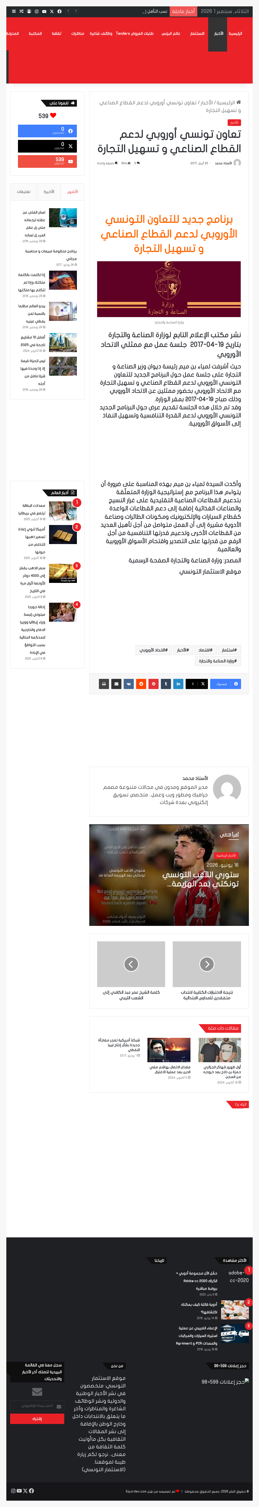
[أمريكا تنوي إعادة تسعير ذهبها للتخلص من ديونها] (63, 534)
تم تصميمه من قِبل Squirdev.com (150, 1491)
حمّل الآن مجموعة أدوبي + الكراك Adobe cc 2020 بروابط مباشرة (196, 1280)
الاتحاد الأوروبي (152, 650)
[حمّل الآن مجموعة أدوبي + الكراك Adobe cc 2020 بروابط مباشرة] (235, 1278)
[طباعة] (104, 684)
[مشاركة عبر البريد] (116, 684)
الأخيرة (49, 192)
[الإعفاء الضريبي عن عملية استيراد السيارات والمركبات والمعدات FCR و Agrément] (235, 1333)
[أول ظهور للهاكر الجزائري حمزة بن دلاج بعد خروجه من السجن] (219, 1050)
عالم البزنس (171, 33)
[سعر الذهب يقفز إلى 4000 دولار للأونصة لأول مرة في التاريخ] (63, 573)
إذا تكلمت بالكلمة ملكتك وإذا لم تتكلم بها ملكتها (31, 282)
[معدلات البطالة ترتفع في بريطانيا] (63, 510)
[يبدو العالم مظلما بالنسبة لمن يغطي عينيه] (63, 311)
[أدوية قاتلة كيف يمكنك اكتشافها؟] (235, 1309)
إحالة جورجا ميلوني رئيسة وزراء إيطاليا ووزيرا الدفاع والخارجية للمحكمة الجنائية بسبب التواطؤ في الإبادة (32, 629)
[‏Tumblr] (166, 684)
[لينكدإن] (178, 684)
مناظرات (77, 33)
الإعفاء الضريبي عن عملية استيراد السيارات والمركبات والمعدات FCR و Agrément (196, 1335)
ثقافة (56, 33)
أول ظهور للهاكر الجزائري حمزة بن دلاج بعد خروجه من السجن (222, 1072)
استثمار (228, 650)
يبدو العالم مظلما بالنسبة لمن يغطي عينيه (31, 313)
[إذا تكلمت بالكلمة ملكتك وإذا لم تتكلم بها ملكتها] (63, 280)
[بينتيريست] (153, 684)
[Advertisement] (169, 188)
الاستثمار (197, 33)
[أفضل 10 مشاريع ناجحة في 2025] (63, 342)
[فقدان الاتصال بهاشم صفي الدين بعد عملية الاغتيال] (168, 1050)
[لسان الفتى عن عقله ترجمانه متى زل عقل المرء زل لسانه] (63, 217)
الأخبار (218, 33)
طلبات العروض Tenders (135, 33)
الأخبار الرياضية (226, 857)
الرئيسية (235, 33)
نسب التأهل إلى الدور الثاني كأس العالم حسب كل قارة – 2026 (115, 11)
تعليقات (23, 192)
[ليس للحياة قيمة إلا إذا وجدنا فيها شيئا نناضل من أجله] (63, 366)
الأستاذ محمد (223, 163)
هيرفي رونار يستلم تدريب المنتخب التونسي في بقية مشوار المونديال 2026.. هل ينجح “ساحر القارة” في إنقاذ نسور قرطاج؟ (198, 885)
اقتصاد (204, 650)
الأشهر (73, 192)
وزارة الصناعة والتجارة (216, 661)
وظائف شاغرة (101, 33)
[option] (169, 875)
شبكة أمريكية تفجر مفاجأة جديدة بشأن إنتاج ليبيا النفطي (119, 1045)
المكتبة (35, 33)
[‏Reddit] (141, 684)
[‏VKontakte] (129, 684)
